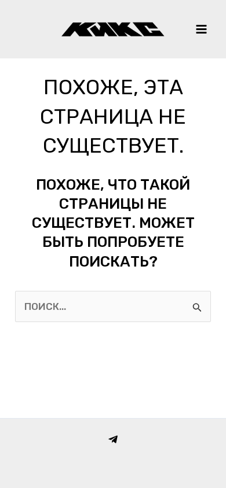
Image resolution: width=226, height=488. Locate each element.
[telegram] (113, 439)
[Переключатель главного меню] (201, 29)
